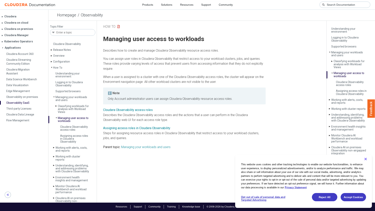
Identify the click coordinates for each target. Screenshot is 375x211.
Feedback (371, 108)
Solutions (166, 4)
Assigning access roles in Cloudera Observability (351, 92)
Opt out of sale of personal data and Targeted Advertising (263, 199)
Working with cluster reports (67, 158)
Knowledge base (191, 206)
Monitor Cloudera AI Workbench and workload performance (71, 189)
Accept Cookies (353, 197)
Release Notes (62, 49)
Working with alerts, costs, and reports (71, 149)
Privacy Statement (296, 187)
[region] (303, 181)
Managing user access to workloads (73, 119)
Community (226, 4)
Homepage (66, 15)
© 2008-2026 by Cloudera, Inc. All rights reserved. (233, 206)
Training (171, 206)
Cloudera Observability (67, 44)
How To (57, 67)
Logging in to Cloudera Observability (69, 84)
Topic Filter (56, 26)
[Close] (365, 159)
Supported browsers (68, 91)
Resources (186, 4)
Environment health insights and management (71, 179)
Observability (92, 15)
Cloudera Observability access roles (74, 128)
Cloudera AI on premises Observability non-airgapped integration (70, 201)
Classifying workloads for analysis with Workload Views (73, 109)
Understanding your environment (67, 75)
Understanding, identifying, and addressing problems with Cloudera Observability (72, 168)
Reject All (324, 197)
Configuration (61, 61)
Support (206, 4)
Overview (59, 55)
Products (147, 4)
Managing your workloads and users (71, 99)
